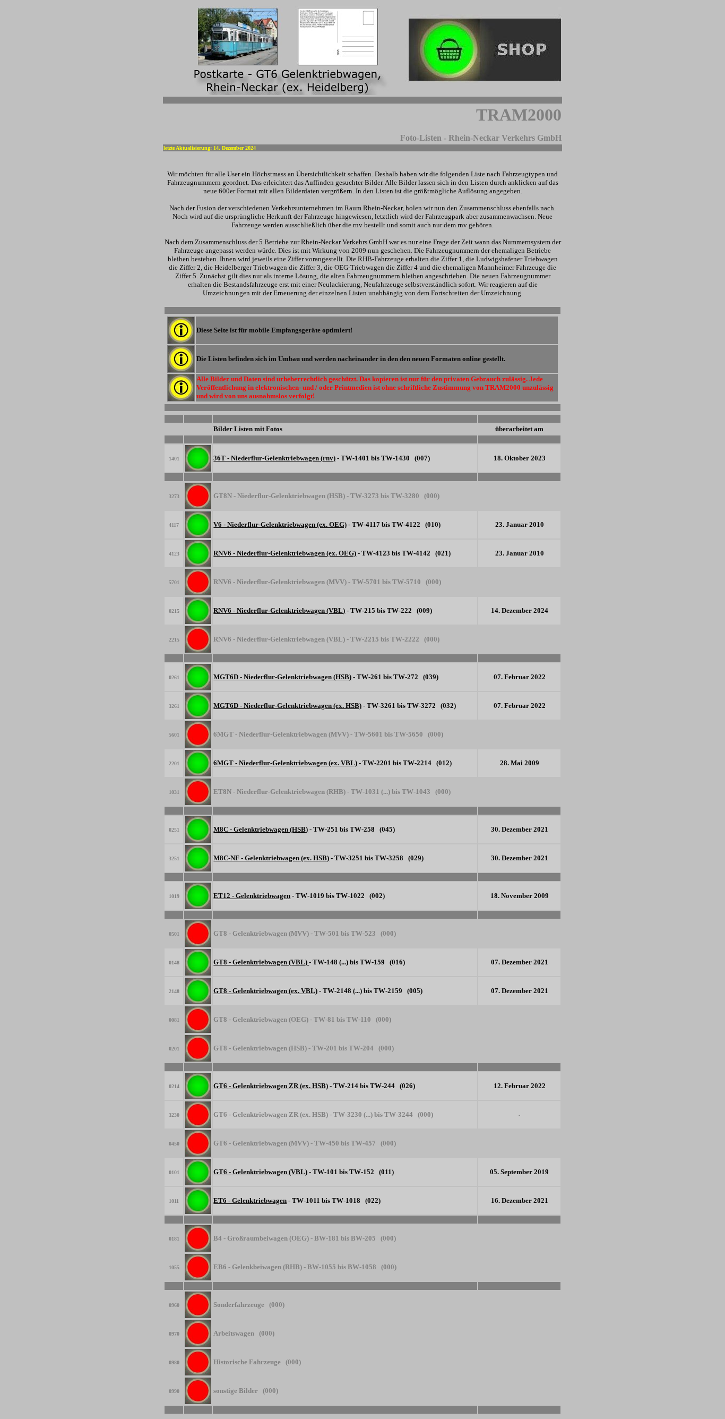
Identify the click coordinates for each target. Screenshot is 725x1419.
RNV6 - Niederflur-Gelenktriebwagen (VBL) (279, 610)
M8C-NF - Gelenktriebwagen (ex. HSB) (271, 858)
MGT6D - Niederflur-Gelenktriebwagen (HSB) (282, 677)
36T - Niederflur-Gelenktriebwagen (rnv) (274, 458)
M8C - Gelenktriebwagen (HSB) (260, 829)
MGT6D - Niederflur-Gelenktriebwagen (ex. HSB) (287, 706)
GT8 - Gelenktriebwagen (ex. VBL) (265, 991)
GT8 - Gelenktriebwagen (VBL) (261, 962)
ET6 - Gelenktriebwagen (250, 1200)
